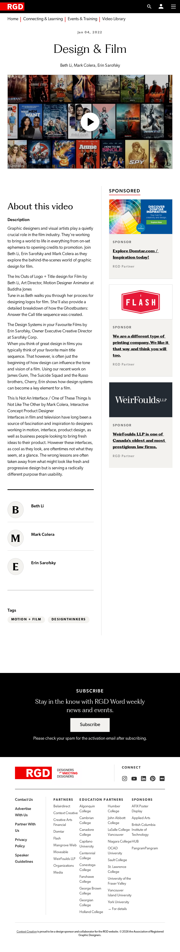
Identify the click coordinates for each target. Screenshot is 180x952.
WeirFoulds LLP (64, 859)
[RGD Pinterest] (153, 778)
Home (13, 19)
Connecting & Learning (43, 19)
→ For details (117, 909)
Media (58, 872)
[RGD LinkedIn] (143, 778)
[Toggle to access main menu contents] (173, 6)
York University (118, 902)
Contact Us (24, 799)
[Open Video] (90, 122)
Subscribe (90, 725)
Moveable (60, 852)
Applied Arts (141, 818)
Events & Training (82, 19)
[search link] (149, 7)
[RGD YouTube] (134, 778)
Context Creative (65, 813)
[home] (12, 6)
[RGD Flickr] (162, 778)
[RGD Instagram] (125, 778)
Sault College (117, 860)
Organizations (63, 866)
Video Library (113, 19)
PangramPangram (145, 848)
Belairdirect (61, 806)
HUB (135, 841)
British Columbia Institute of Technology (143, 830)
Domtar (58, 832)
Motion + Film (26, 619)
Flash (57, 838)
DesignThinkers (69, 619)
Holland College (91, 912)
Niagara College (119, 841)
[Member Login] (161, 7)
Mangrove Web (65, 845)
